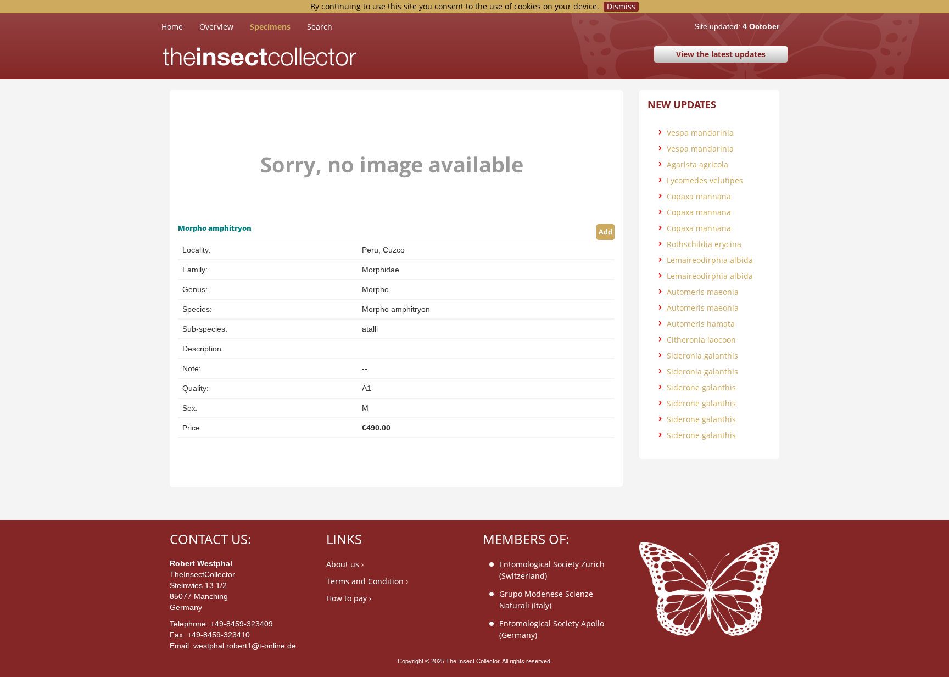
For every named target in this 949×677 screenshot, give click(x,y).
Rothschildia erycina (704, 244)
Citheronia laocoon (701, 339)
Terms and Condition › (367, 581)
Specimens (270, 26)
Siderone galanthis (701, 387)
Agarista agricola (697, 164)
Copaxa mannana (699, 196)
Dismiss (621, 7)
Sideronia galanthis (702, 355)
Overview (216, 26)
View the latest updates (721, 54)
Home (180, 26)
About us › (345, 564)
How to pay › (348, 598)
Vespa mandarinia (700, 132)
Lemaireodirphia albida (710, 260)
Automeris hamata (701, 323)
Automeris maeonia (703, 292)
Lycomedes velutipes (705, 180)
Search (319, 26)
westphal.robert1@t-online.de (244, 645)
